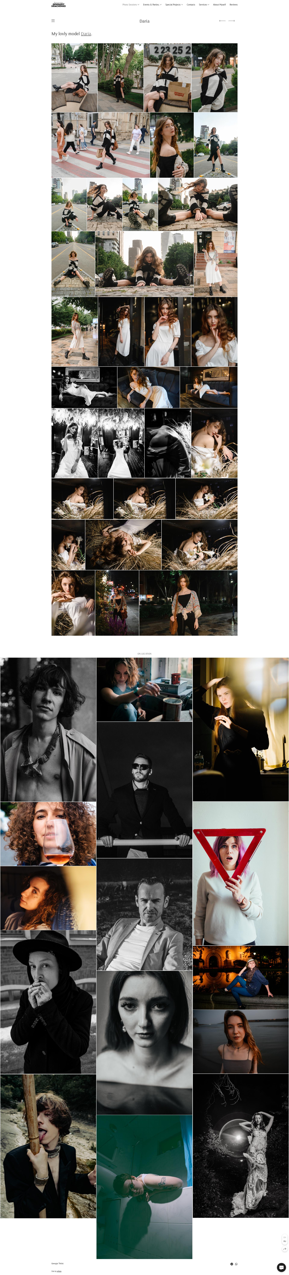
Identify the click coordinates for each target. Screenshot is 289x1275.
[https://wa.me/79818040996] (236, 1264)
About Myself (219, 4)
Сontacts (191, 4)
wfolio (59, 1271)
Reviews (234, 4)
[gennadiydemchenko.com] (58, 4)
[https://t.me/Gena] (231, 1264)
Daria (86, 33)
